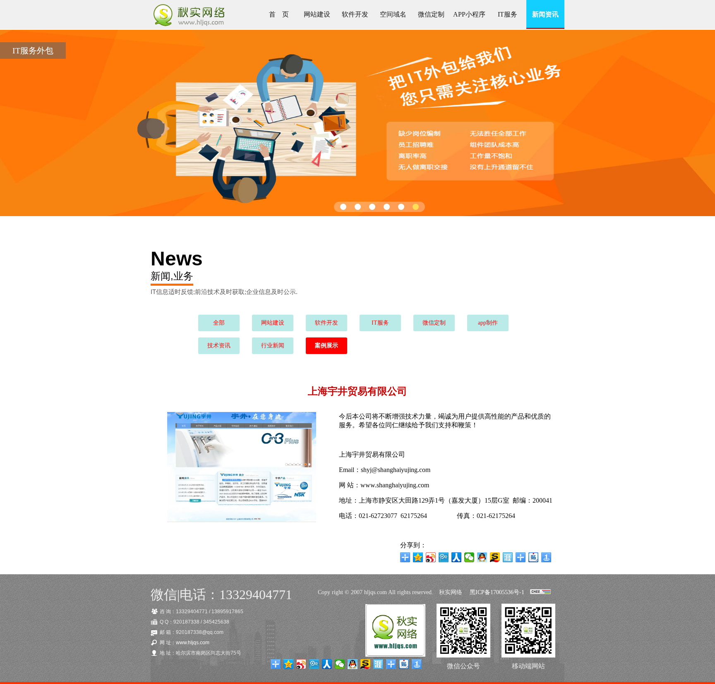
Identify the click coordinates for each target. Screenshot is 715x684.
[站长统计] (540, 592)
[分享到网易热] (521, 557)
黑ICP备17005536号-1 (497, 592)
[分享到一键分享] (546, 557)
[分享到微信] (469, 557)
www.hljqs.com (192, 642)
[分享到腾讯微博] (444, 557)
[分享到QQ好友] (482, 557)
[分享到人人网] (456, 557)
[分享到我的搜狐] (495, 557)
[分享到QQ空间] (418, 557)
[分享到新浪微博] (431, 557)
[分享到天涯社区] (508, 557)
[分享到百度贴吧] (533, 557)
